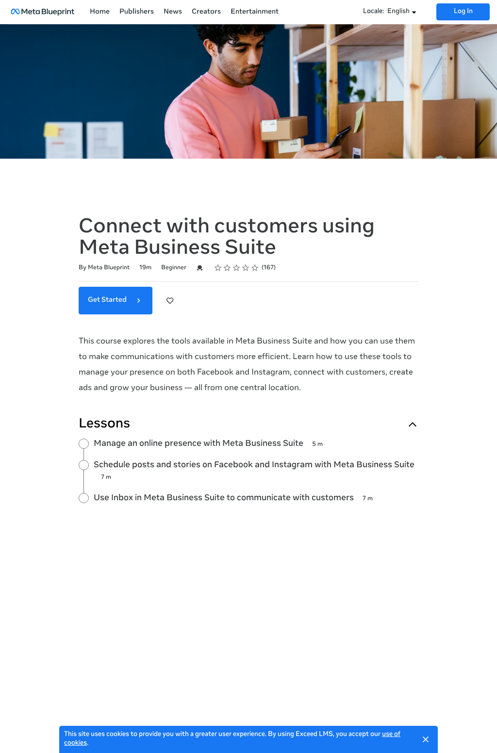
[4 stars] (245, 267)
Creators (206, 12)
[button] (402, 12)
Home (100, 12)
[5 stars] (255, 267)
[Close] (425, 739)
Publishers (136, 12)
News (173, 12)
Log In (463, 12)
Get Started (108, 300)
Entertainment (255, 12)
